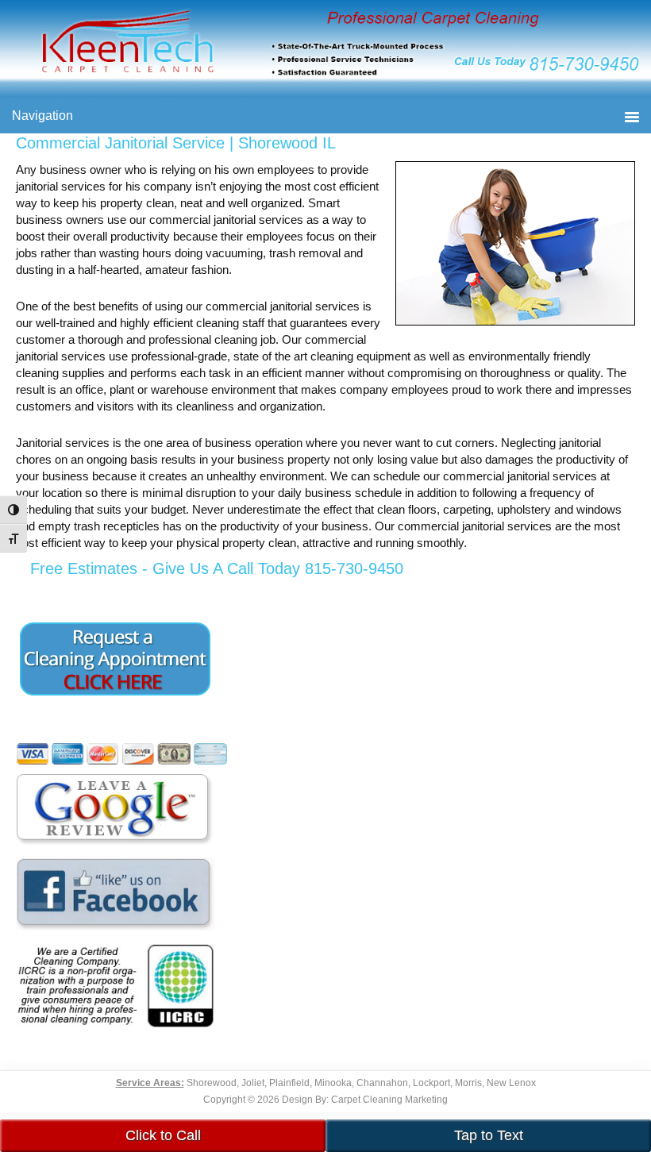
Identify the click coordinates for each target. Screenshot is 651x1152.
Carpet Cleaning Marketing (389, 1099)
